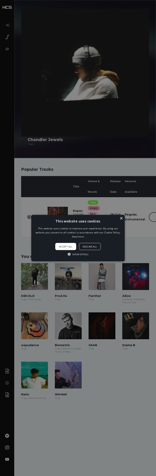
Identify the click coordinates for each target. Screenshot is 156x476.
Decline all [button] (90, 246)
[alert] (78, 238)
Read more (78, 236)
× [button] (121, 218)
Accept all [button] (66, 246)
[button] (78, 238)
